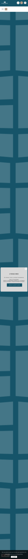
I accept (14, 556)
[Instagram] (5, 199)
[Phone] (18, 2)
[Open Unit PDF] (24, 36)
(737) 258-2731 (6, 196)
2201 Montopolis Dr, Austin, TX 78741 (13, 193)
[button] (15, 106)
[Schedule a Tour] (21, 2)
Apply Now (14, 61)
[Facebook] (3, 199)
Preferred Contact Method (11, 226)
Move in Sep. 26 (6, 80)
